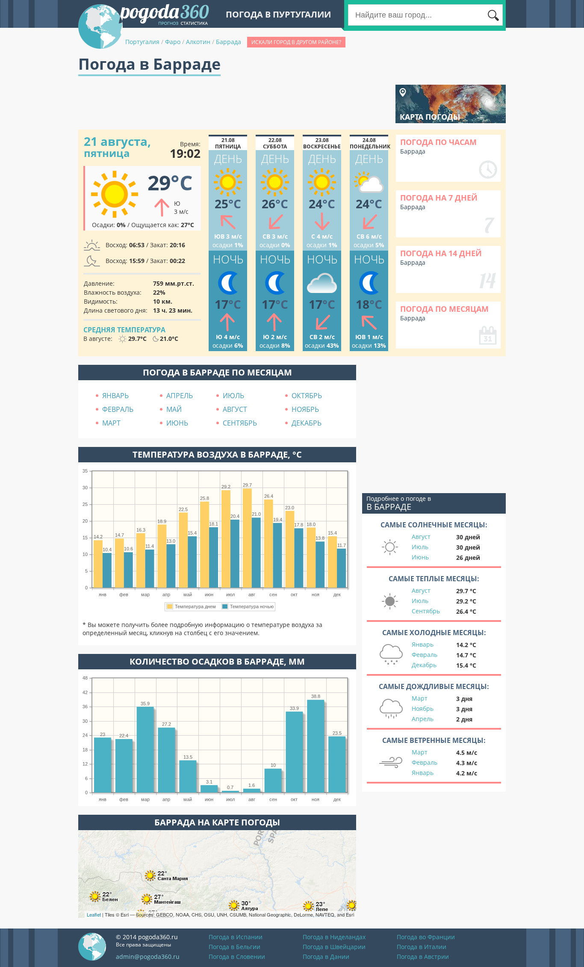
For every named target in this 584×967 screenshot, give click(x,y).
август (235, 409)
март (111, 423)
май (174, 409)
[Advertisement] (233, 104)
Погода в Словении (237, 956)
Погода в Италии (421, 947)
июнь (177, 423)
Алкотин (198, 42)
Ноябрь (423, 708)
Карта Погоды (430, 117)
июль (233, 395)
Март (420, 698)
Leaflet (94, 914)
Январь (423, 644)
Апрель (423, 719)
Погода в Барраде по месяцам (217, 372)
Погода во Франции (426, 937)
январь (115, 395)
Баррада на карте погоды (217, 822)
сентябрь (240, 423)
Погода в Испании (236, 937)
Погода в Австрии (423, 956)
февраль (117, 409)
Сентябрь (426, 611)
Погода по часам (438, 142)
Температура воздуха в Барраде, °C (217, 454)
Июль (420, 547)
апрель (179, 395)
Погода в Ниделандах (334, 937)
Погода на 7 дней (439, 197)
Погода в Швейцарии (334, 947)
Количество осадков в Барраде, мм (217, 661)
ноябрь (305, 409)
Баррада (228, 42)
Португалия (142, 42)
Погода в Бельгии (234, 947)
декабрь (306, 423)
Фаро (172, 42)
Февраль (424, 655)
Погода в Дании (326, 956)
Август (421, 536)
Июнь (420, 557)
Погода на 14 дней (441, 253)
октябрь (307, 395)
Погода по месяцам (444, 309)
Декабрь (424, 665)
